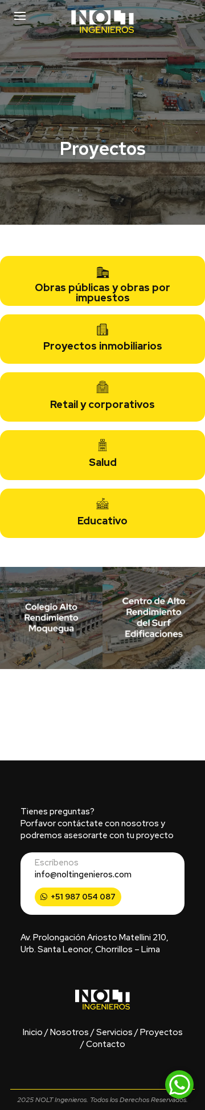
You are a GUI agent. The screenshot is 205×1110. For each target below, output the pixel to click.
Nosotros (69, 1032)
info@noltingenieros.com (83, 874)
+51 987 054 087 (83, 897)
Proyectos (161, 1032)
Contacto (105, 1044)
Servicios (114, 1032)
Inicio (33, 1032)
